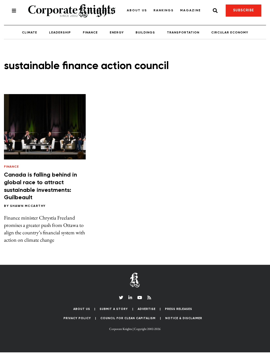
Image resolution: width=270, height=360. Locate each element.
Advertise (147, 309)
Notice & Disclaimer (183, 318)
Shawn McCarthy (28, 206)
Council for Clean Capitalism (128, 318)
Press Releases (178, 309)
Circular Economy (229, 32)
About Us (137, 10)
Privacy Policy (77, 318)
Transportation (183, 32)
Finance (90, 32)
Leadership (60, 32)
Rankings (163, 10)
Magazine (190, 10)
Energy (117, 32)
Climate (29, 32)
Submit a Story (114, 309)
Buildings (145, 32)
